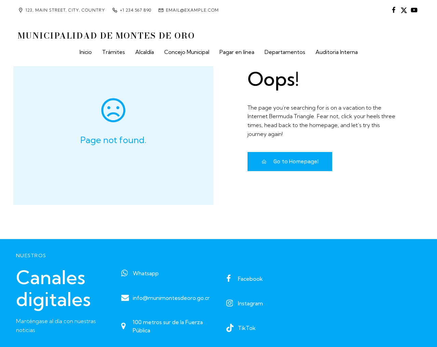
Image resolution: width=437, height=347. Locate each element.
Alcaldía (144, 51)
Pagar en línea (237, 51)
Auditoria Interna (336, 51)
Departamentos (285, 51)
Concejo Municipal (186, 51)
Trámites (113, 51)
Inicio (86, 51)
